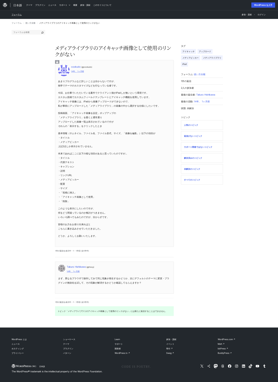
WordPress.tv (122, 353)
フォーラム (17, 14)
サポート (119, 344)
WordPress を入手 (263, 5)
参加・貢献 (171, 339)
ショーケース (69, 339)
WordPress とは (19, 339)
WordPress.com (226, 339)
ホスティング (18, 348)
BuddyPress (225, 353)
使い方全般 (30, 23)
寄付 (169, 348)
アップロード (205, 51)
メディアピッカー (190, 58)
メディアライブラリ (212, 58)
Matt (221, 344)
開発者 (118, 348)
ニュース (16, 344)
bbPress (223, 348)
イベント (170, 344)
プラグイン (68, 348)
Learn (117, 339)
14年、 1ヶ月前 (77, 71)
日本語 (42, 366)
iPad (184, 64)
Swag (170, 353)
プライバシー (18, 353)
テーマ (66, 344)
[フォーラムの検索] (42, 32)
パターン (67, 353)
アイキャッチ (188, 51)
